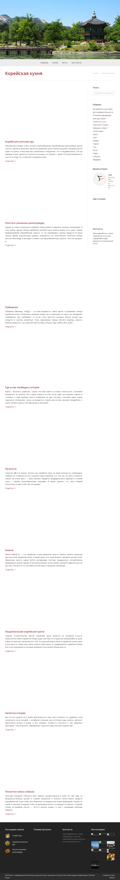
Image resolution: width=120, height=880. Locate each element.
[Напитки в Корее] (111, 845)
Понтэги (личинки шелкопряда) (24, 223)
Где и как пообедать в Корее (22, 387)
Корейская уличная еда (19, 141)
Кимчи (9, 550)
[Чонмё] (103, 834)
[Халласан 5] (95, 845)
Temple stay (17, 835)
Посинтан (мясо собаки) (19, 791)
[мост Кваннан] (103, 845)
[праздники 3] (111, 837)
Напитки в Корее (15, 713)
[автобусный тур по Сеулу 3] (103, 853)
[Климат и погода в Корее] (95, 834)
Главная (95, 73)
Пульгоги (11, 468)
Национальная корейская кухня (24, 631)
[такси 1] (95, 853)
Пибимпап (11, 307)
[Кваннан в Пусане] (95, 865)
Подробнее (9, 161)
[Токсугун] (111, 852)
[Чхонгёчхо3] (111, 850)
